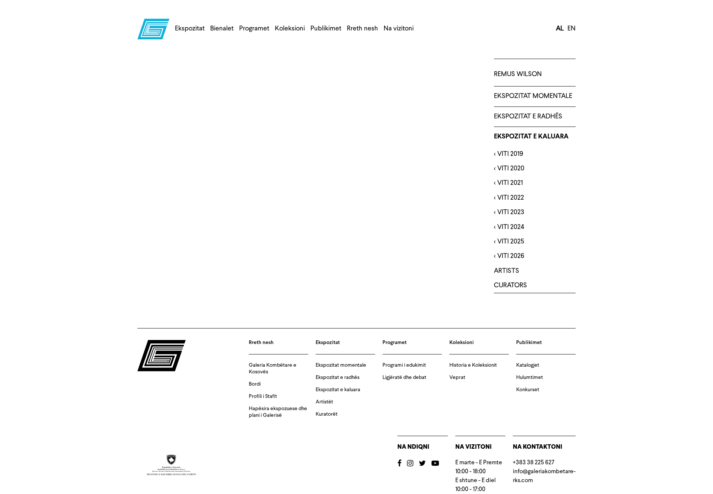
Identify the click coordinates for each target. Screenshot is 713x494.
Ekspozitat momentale (533, 96)
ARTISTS (506, 271)
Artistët (324, 402)
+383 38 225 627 (533, 463)
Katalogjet (527, 365)
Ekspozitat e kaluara (531, 137)
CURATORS (510, 285)
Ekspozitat (190, 28)
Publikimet (325, 28)
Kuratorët (327, 414)
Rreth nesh (362, 28)
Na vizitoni (399, 28)
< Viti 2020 (509, 168)
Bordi (255, 384)
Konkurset (527, 389)
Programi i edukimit (404, 365)
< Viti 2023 (509, 212)
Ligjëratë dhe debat (404, 377)
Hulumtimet (529, 377)
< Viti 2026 (509, 256)
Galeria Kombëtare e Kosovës (272, 368)
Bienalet (222, 28)
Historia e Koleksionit (473, 365)
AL (560, 28)
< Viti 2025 (509, 241)
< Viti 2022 (509, 197)
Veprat (457, 377)
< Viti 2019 (508, 154)
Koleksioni (290, 28)
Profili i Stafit (263, 396)
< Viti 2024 (509, 227)
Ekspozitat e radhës (528, 116)
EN (571, 28)
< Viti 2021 (508, 183)
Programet (254, 28)
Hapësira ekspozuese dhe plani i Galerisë (278, 412)
